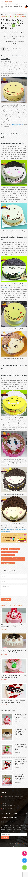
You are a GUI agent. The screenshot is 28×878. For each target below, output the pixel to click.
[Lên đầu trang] (24, 873)
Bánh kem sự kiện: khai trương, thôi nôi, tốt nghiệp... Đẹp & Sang (13, 651)
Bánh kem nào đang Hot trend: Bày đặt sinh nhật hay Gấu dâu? (13, 625)
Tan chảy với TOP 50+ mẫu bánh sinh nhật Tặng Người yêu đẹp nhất (13, 701)
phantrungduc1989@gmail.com (11, 808)
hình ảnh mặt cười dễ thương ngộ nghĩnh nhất (12, 559)
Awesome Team (19, 843)
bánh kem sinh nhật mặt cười (9, 552)
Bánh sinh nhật (15, 825)
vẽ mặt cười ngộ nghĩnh (8, 563)
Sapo (17, 846)
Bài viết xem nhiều (8, 710)
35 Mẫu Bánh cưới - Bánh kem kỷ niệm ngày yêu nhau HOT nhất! (13, 676)
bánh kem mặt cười (14, 549)
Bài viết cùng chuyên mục (12, 605)
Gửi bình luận (6, 599)
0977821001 (9, 2)
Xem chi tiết (4, 629)
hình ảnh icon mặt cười (8, 555)
